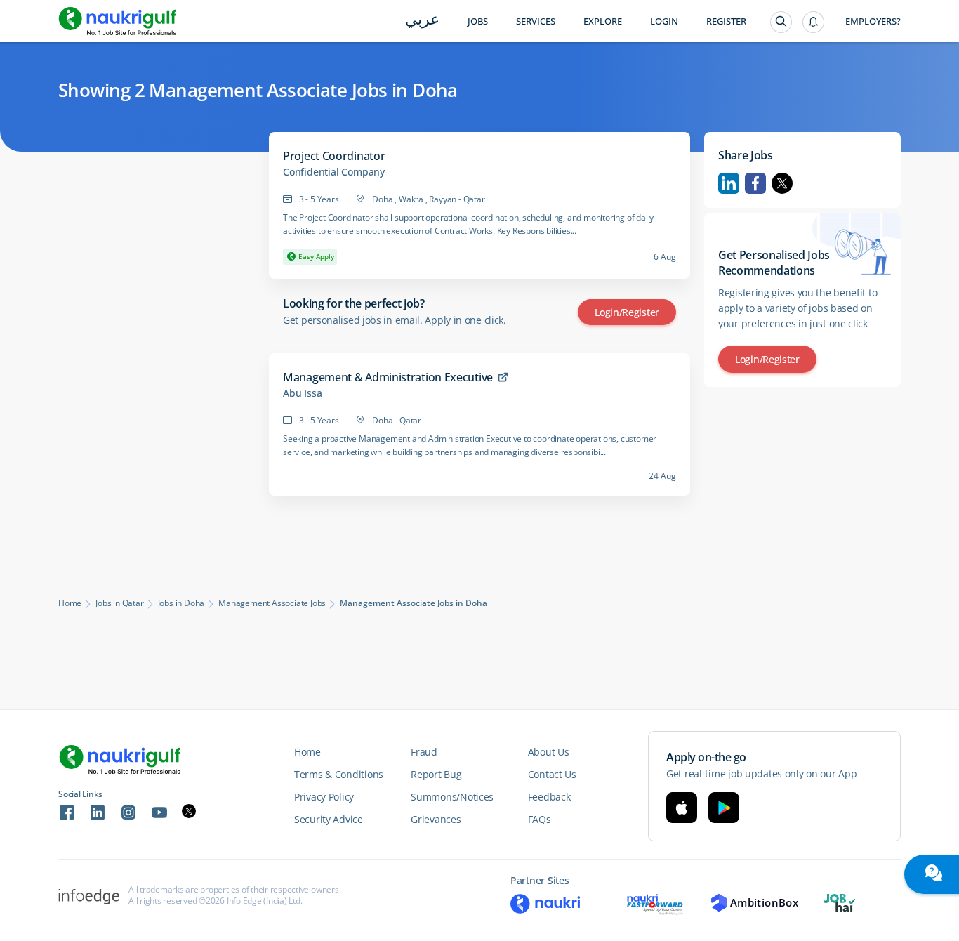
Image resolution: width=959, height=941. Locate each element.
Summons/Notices (452, 796)
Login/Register (627, 312)
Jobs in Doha (181, 603)
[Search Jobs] (781, 22)
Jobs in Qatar (119, 603)
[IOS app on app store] (681, 807)
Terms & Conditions (338, 774)
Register (726, 21)
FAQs (539, 819)
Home (69, 603)
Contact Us (552, 774)
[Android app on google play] (723, 807)
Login (664, 21)
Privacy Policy (324, 796)
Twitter (782, 183)
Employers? (873, 21)
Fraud (424, 751)
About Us (548, 751)
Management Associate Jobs (272, 603)
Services (535, 21)
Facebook (755, 183)
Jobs (478, 21)
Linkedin (728, 183)
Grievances (436, 819)
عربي (422, 20)
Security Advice (328, 819)
